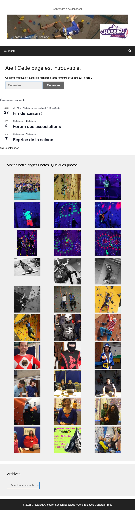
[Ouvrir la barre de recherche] (130, 51)
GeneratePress (103, 504)
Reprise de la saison (33, 139)
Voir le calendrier (9, 148)
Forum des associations (37, 126)
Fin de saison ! (28, 113)
